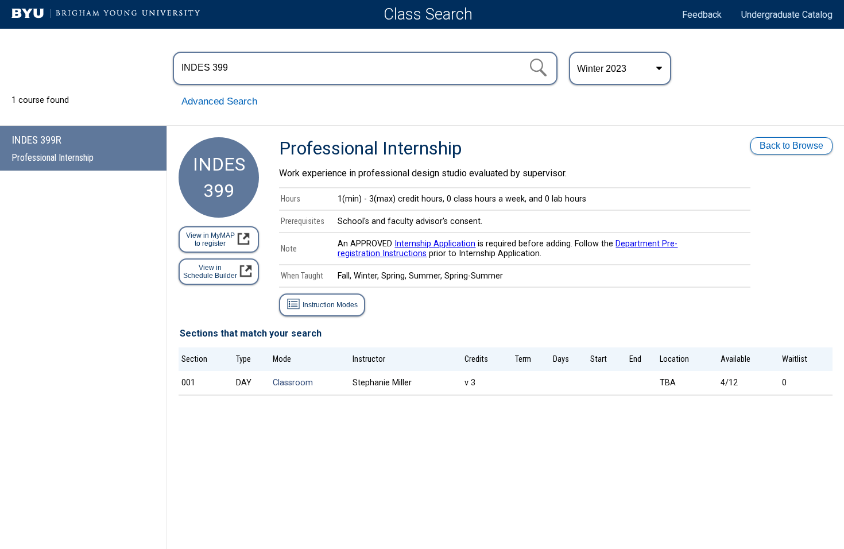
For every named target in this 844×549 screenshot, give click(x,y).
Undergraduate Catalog (787, 14)
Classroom (293, 383)
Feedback (702, 14)
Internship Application (434, 244)
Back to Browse (791, 145)
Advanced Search (219, 101)
